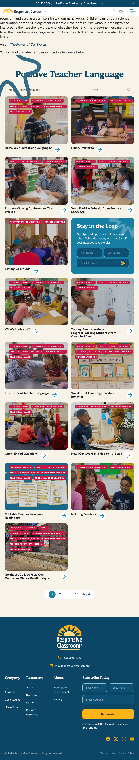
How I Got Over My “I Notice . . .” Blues (102, 430)
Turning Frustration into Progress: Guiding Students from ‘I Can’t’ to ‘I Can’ (102, 308)
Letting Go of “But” (36, 246)
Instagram (124, 739)
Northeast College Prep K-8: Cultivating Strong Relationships (36, 551)
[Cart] (121, 11)
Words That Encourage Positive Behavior (102, 370)
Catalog (30, 702)
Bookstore (32, 695)
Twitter (116, 739)
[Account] (113, 11)
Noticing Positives (102, 491)
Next (86, 594)
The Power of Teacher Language (36, 370)
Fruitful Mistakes (102, 124)
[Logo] (25, 11)
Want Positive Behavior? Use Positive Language (102, 185)
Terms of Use (107, 753)
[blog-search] (129, 89)
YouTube (132, 739)
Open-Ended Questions (36, 430)
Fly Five (58, 699)
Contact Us (11, 707)
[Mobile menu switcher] (133, 11)
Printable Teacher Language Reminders (36, 491)
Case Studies (12, 699)
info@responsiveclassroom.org (72, 666)
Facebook (108, 739)
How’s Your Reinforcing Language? (36, 124)
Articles (30, 687)
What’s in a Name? (36, 308)
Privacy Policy (126, 753)
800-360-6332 (72, 658)
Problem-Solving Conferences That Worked (36, 185)
